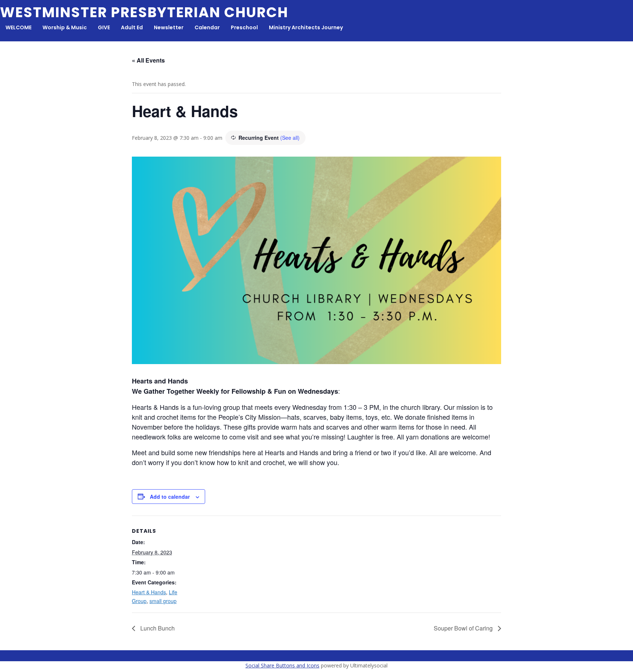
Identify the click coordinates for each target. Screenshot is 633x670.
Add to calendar (170, 496)
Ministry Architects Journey (306, 27)
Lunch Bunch (157, 628)
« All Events (148, 60)
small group (163, 601)
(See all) (290, 137)
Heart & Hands (149, 592)
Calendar (207, 27)
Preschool (244, 27)
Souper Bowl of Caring (464, 628)
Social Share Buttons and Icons (282, 665)
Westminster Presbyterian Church (144, 12)
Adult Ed (132, 27)
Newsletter (169, 27)
